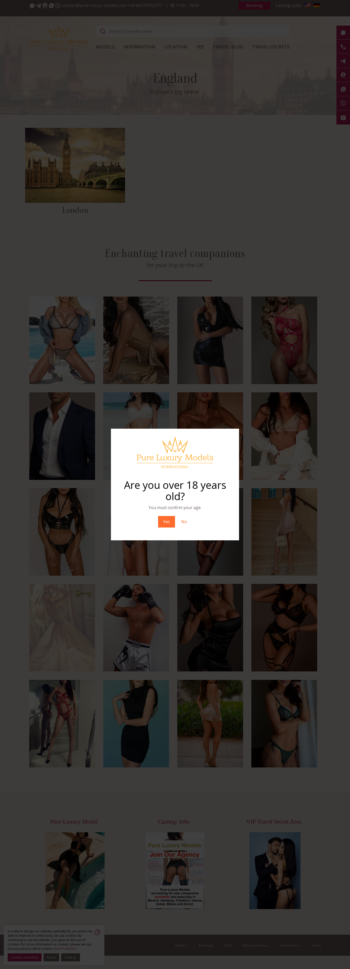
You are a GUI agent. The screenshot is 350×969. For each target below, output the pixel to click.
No (184, 521)
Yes (166, 521)
